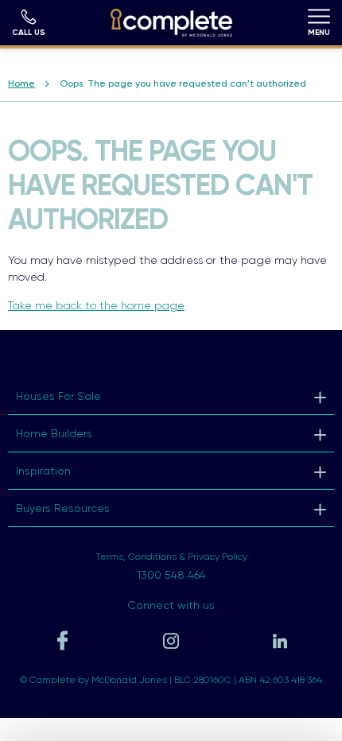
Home (21, 83)
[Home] (171, 23)
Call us (28, 32)
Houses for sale (58, 396)
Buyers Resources (63, 508)
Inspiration (43, 470)
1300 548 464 (171, 574)
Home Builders (54, 433)
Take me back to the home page (96, 305)
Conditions (152, 556)
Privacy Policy (217, 556)
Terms (109, 556)
